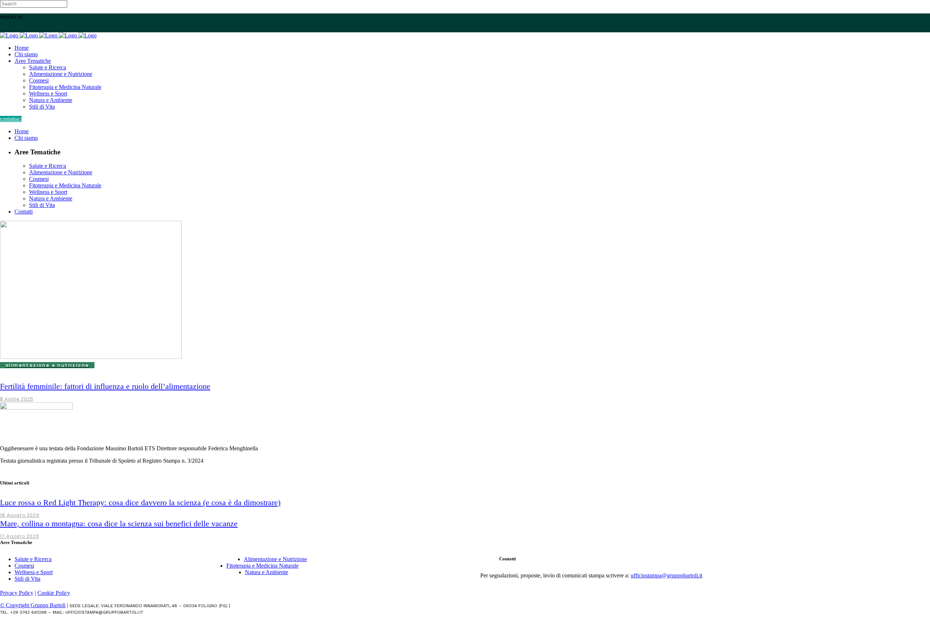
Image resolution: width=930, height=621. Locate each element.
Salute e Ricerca (33, 559)
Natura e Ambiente (266, 572)
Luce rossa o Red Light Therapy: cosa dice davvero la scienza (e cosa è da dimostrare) (140, 502)
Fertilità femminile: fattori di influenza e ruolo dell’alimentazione (105, 386)
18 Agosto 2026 (20, 515)
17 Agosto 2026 (19, 536)
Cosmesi (24, 566)
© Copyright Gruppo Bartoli (32, 605)
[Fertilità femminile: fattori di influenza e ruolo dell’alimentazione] (91, 357)
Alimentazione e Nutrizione (275, 559)
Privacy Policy (16, 593)
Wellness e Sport (34, 572)
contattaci (11, 119)
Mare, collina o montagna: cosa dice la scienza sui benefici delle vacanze (119, 523)
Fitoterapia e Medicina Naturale (262, 566)
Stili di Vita (27, 579)
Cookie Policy (53, 593)
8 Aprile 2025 (17, 399)
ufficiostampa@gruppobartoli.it (666, 575)
